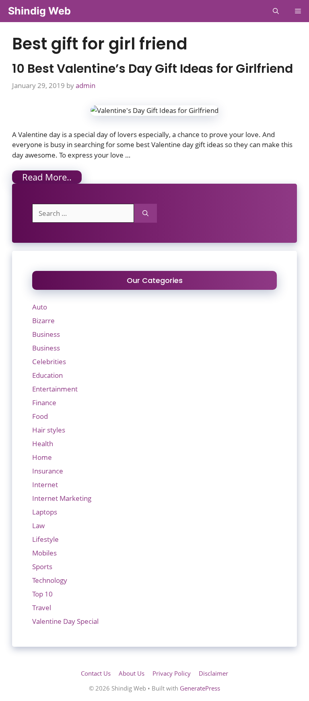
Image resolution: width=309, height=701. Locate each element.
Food (40, 416)
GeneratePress (200, 688)
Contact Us (96, 673)
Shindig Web (39, 11)
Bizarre (43, 320)
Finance (44, 402)
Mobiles (44, 553)
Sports (42, 566)
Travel (41, 607)
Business (46, 334)
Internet (45, 484)
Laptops (44, 512)
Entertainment (55, 389)
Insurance (47, 471)
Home (42, 457)
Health (42, 443)
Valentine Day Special (65, 621)
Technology (49, 580)
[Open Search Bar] (276, 11)
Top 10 (42, 594)
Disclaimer (213, 673)
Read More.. (47, 177)
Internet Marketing (61, 498)
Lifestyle (45, 539)
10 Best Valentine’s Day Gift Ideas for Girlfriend (152, 68)
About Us (131, 673)
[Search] (145, 213)
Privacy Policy (171, 673)
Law (38, 525)
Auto (39, 307)
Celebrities (49, 361)
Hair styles (48, 430)
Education (47, 375)
